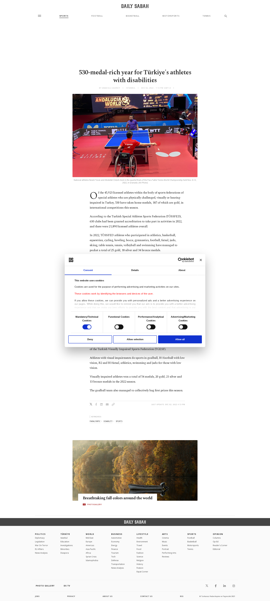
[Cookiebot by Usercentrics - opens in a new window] (180, 260)
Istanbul (64, 538)
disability (108, 421)
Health (139, 538)
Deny (90, 339)
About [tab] (181, 270)
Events (165, 545)
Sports (63, 16)
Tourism (115, 553)
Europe (89, 541)
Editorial (216, 549)
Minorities (64, 549)
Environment (142, 541)
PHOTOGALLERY (94, 504)
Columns (217, 538)
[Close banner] (201, 260)
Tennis (206, 16)
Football (97, 16)
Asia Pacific (91, 549)
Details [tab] (135, 270)
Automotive (116, 538)
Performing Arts (169, 553)
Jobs (37, 596)
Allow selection (135, 339)
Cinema (165, 538)
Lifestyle (142, 534)
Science (140, 556)
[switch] (119, 326)
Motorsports (171, 16)
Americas (90, 545)
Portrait (165, 549)
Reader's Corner (220, 545)
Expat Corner (142, 571)
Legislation (40, 541)
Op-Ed (215, 541)
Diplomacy (40, 538)
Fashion (140, 553)
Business (116, 534)
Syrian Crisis (91, 556)
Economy (115, 541)
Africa (88, 553)
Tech (113, 556)
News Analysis (41, 553)
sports (119, 421)
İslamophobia (92, 560)
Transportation (118, 564)
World (90, 534)
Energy (114, 545)
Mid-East (89, 538)
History (140, 564)
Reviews (165, 556)
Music (164, 541)
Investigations (66, 545)
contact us (146, 596)
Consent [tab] (88, 270)
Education (64, 541)
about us (107, 596)
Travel (139, 545)
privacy (71, 596)
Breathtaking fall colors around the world (117, 498)
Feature (140, 568)
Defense (115, 560)
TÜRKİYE (65, 534)
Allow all (180, 339)
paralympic (95, 421)
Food (139, 549)
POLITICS (40, 534)
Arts (165, 534)
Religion (140, 560)
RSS (181, 596)
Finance (114, 549)
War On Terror (41, 545)
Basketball (133, 16)
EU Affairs (39, 549)
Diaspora (64, 553)
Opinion (218, 534)
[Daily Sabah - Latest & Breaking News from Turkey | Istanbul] (135, 6)
